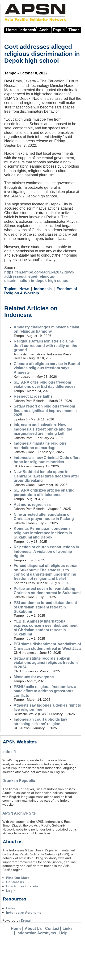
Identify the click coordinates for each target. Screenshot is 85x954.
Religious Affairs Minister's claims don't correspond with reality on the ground (45, 345)
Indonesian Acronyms (23, 912)
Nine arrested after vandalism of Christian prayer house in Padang (44, 516)
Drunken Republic (18, 781)
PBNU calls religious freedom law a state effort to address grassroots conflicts (45, 691)
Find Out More (17, 878)
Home (11, 30)
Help (63, 933)
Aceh (44, 30)
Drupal (26, 920)
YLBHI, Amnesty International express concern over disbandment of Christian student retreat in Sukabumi (45, 627)
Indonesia (28, 30)
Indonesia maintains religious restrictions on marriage (40, 445)
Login (11, 890)
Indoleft (9, 752)
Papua (59, 30)
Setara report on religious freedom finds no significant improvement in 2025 (45, 410)
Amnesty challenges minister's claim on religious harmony (46, 329)
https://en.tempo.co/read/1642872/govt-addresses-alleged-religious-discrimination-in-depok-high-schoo (39, 276)
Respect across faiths (33, 396)
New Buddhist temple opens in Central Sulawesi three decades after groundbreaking (46, 476)
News (24, 289)
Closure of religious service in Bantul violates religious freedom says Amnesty (47, 368)
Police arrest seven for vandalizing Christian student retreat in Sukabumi (47, 591)
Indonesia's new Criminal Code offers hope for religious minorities (47, 460)
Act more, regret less (32, 505)
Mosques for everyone (34, 677)
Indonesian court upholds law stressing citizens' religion (40, 721)
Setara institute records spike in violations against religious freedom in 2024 (46, 662)
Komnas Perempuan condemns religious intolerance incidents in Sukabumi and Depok (43, 533)
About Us (33, 929)
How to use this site (22, 886)
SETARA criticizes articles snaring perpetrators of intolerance (44, 492)
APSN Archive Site (19, 813)
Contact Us (15, 882)
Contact (52, 929)
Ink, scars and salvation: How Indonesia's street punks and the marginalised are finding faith (43, 429)
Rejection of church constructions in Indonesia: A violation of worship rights (46, 551)
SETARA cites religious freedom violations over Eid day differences (45, 384)
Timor (73, 30)
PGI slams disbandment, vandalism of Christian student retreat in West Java (47, 646)
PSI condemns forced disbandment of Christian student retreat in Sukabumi (45, 607)
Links (10, 908)
